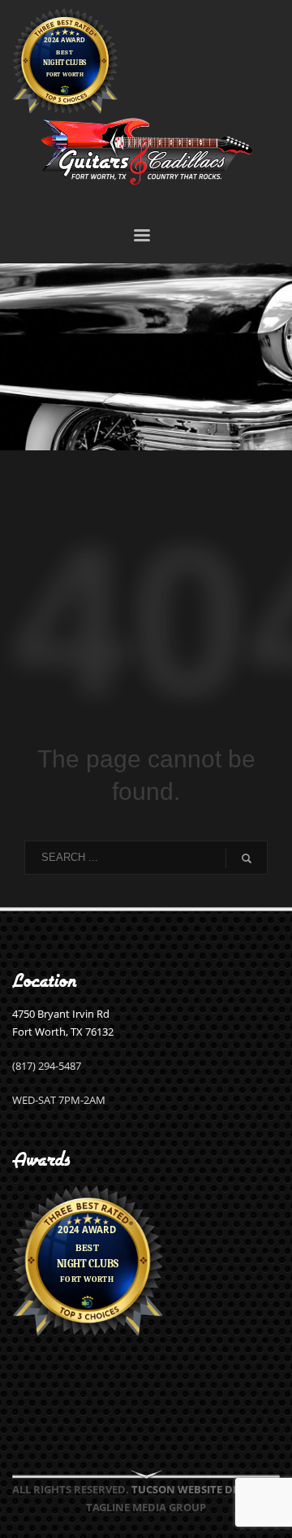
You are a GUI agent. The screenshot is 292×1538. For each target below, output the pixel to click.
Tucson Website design (197, 1489)
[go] (246, 858)
